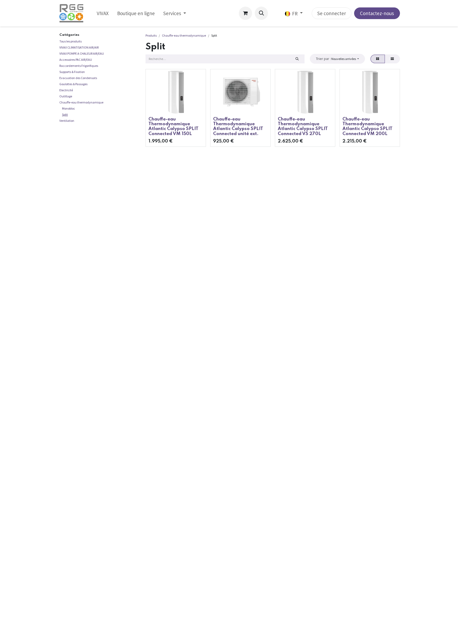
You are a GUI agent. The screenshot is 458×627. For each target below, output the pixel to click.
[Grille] (377, 58)
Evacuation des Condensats (78, 78)
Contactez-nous (377, 13)
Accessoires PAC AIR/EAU (75, 60)
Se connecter (331, 13)
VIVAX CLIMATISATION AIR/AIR (79, 47)
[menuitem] (103, 13)
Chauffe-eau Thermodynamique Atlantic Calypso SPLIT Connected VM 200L (367, 126)
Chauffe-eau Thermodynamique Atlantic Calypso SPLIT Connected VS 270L (303, 126)
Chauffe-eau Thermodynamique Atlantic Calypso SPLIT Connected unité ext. (238, 126)
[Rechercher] (297, 58)
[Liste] (392, 58)
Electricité (66, 90)
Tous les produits (70, 41)
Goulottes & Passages (73, 84)
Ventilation (66, 121)
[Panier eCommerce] (245, 13)
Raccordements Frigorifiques (78, 66)
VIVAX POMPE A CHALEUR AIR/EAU (81, 53)
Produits (151, 35)
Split (65, 114)
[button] (261, 13)
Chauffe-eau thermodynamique (81, 102)
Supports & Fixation (72, 72)
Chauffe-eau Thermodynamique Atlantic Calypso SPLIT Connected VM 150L (173, 126)
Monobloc (68, 108)
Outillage (65, 96)
